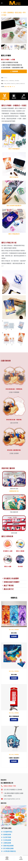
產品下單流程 (9, 585)
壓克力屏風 (14, 633)
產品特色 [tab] (5, 98)
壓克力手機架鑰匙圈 (14, 149)
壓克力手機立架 (14, 177)
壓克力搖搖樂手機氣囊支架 (14, 205)
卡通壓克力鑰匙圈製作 (14, 758)
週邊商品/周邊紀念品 (20, 83)
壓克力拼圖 (14, 674)
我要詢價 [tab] (23, 98)
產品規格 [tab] (14, 98)
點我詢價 (15, 71)
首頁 (4, 12)
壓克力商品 (18, 12)
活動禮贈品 (10, 12)
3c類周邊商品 (11, 80)
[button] (23, 21)
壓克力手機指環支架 (14, 234)
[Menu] (2, 3)
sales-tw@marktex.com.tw (12, 799)
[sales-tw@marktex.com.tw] (2, 799)
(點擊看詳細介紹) (14, 491)
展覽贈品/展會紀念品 (11, 83)
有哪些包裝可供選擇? (12, 582)
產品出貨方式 (9, 589)
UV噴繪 (4, 83)
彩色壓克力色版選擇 (11, 578)
